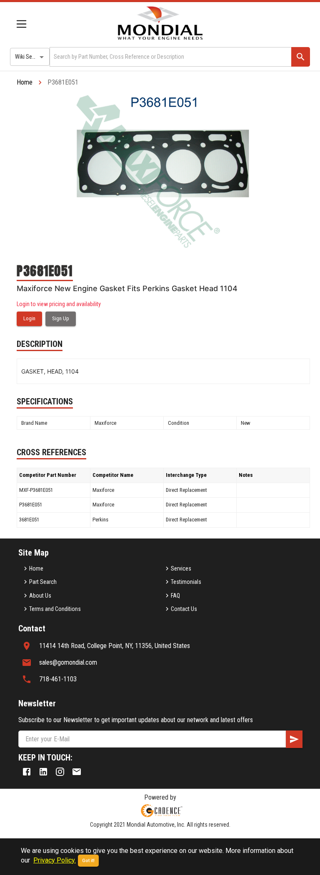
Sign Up (60, 318)
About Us (40, 595)
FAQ (175, 595)
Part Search (43, 581)
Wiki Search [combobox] (28, 56)
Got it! (88, 860)
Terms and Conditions (55, 609)
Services (181, 568)
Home (24, 82)
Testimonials (186, 581)
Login (29, 318)
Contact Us (184, 609)
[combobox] (170, 57)
